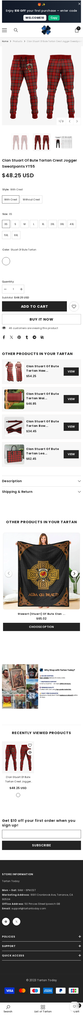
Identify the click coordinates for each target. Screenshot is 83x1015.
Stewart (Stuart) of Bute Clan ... (41, 614)
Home (5, 41)
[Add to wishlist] (30, 745)
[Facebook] (4, 337)
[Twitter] (11, 337)
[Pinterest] (19, 337)
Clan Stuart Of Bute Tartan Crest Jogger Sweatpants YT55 (18, 779)
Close (79, 3)
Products (18, 41)
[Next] (74, 573)
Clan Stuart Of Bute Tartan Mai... (42, 396)
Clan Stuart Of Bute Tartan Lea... (42, 451)
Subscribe (41, 845)
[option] (41, 85)
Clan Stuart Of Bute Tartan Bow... (42, 423)
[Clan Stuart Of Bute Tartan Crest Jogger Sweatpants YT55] (18, 757)
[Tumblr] (27, 337)
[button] (69, 121)
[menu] (4, 30)
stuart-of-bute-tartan (18, 795)
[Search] (15, 30)
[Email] (42, 337)
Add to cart (34, 306)
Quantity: (8, 281)
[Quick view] (30, 752)
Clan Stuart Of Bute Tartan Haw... (42, 368)
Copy (54, 17)
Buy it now (41, 319)
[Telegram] (34, 337)
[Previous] (8, 573)
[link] (74, 306)
